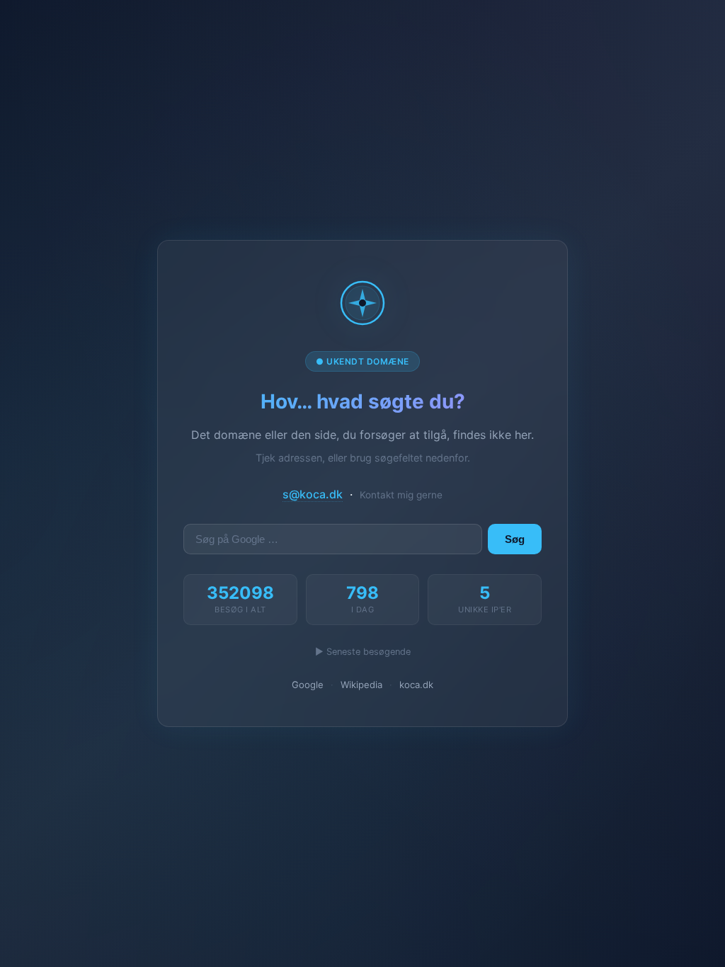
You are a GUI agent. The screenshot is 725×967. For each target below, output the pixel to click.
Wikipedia (361, 684)
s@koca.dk (312, 494)
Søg (515, 539)
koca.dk (416, 684)
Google (308, 684)
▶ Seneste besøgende (363, 651)
